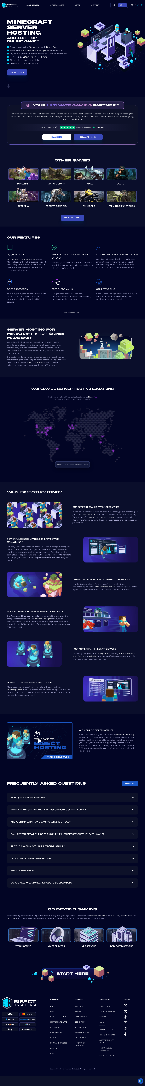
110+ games (34, 47)
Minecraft (80, 1006)
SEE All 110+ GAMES (88, 137)
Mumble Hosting (82, 1032)
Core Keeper (129, 653)
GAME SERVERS (32, 5)
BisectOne (51, 47)
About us (54, 1006)
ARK (120, 653)
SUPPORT (95, 5)
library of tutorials (35, 362)
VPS (112, 916)
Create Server (17, 72)
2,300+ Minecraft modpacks (35, 50)
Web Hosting (81, 1027)
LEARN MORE (56, 137)
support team (90, 514)
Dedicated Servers (98, 916)
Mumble (11, 918)
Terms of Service (107, 1035)
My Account (105, 1006)
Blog (52, 1053)
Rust (74, 656)
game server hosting (124, 734)
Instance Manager (42, 619)
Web (117, 916)
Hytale (78, 1011)
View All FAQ (130, 783)
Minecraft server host (105, 587)
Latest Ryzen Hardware (35, 57)
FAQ (52, 1011)
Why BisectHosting (59, 1017)
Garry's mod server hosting (101, 517)
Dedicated (80, 1022)
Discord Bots (126, 916)
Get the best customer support (21, 259)
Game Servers (81, 1017)
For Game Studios (58, 1043)
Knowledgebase (14, 690)
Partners (54, 1038)
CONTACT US (104, 1017)
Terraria (81, 656)
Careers (54, 1048)
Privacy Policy (106, 1030)
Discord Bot (81, 1038)
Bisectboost (56, 1032)
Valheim (93, 656)
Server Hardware (58, 1022)
